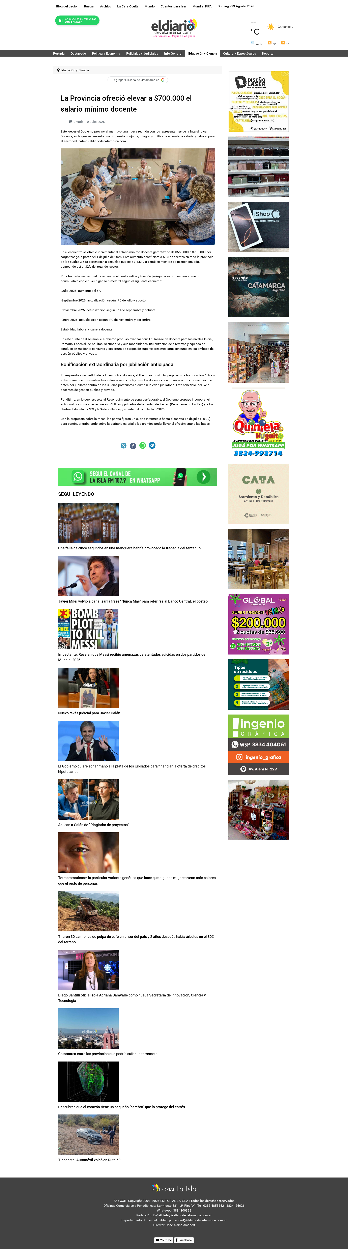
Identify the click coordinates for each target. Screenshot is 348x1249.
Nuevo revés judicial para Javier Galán (89, 713)
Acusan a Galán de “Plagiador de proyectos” (93, 825)
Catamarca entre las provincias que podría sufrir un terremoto (107, 1054)
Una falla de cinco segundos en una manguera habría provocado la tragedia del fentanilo (129, 548)
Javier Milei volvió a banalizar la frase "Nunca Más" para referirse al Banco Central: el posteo (133, 601)
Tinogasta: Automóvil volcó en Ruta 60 (89, 1160)
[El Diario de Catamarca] (174, 28)
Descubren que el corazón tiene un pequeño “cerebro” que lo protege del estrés (121, 1107)
